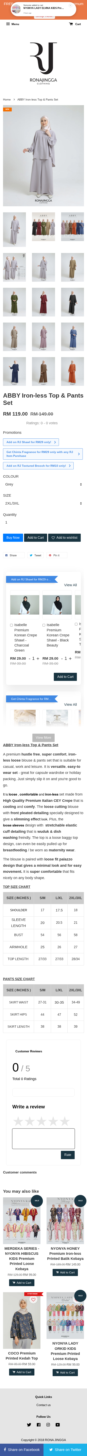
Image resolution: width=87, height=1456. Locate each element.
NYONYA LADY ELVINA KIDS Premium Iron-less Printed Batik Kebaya (43, 8)
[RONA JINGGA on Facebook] (38, 1425)
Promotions (12, 433)
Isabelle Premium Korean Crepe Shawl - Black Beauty (58, 635)
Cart (77, 24)
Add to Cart (65, 676)
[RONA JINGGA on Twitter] (29, 1425)
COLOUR (11, 476)
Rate (67, 1155)
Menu (15, 24)
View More (43, 737)
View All (70, 585)
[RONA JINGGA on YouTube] (57, 1425)
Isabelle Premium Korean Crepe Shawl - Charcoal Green (25, 637)
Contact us (43, 1405)
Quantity (10, 515)
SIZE (7, 495)
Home (7, 99)
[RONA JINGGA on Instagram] (48, 1425)
